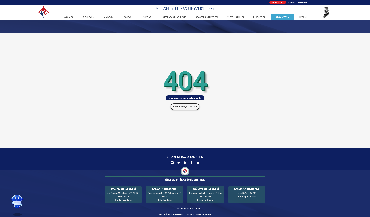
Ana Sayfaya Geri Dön (185, 106)
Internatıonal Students (174, 17)
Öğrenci (128, 17)
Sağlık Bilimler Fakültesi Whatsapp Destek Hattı (19, 194)
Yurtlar (147, 17)
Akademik (108, 17)
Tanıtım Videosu (19, 190)
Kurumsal (88, 17)
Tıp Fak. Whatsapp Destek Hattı (19, 193)
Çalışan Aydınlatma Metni (188, 208)
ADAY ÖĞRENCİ (282, 17)
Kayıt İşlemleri (19, 188)
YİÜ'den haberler (235, 17)
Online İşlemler (278, 2)
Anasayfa (68, 17)
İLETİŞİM (303, 17)
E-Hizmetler (259, 17)
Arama (292, 2)
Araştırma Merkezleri (207, 17)
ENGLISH (303, 2)
